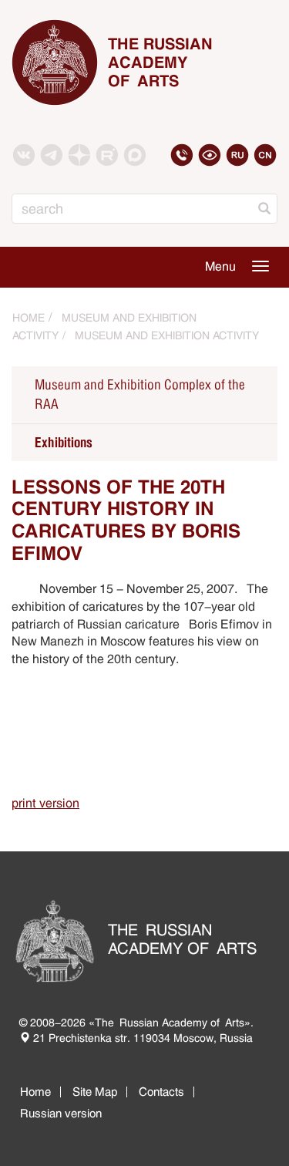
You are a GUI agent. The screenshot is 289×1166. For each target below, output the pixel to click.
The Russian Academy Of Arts (160, 62)
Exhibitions (63, 442)
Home (35, 1091)
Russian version (61, 1113)
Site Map (94, 1091)
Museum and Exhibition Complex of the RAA (140, 395)
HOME (28, 318)
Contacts (161, 1091)
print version (45, 803)
